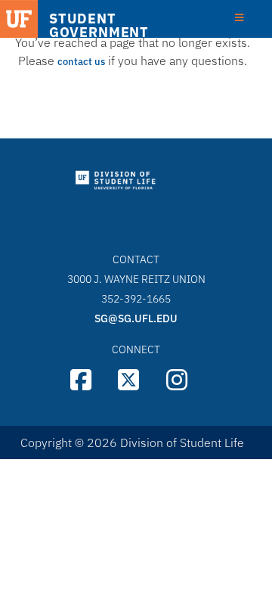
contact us (81, 61)
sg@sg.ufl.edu (136, 318)
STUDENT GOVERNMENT (99, 25)
